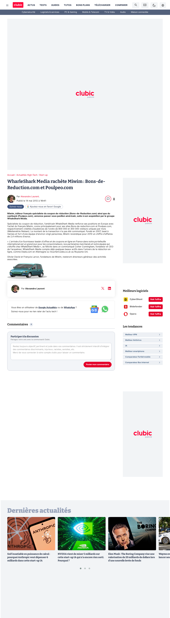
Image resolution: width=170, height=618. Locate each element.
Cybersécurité (28, 12)
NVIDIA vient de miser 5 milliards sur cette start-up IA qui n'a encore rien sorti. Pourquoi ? (81, 557)
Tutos (67, 5)
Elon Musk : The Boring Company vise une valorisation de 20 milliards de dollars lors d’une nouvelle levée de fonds (131, 557)
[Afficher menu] (7, 5)
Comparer (121, 5)
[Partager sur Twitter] (163, 604)
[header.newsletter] (144, 5)
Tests (43, 5)
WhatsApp (69, 307)
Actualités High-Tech (26, 175)
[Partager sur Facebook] (163, 595)
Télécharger (102, 5)
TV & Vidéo (109, 12)
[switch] (154, 5)
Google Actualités (47, 307)
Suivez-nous (15, 207)
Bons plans (83, 5)
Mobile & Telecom (90, 12)
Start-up (43, 175)
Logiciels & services (50, 12)
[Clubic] (18, 5)
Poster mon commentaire (97, 364)
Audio (123, 12)
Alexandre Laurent (30, 197)
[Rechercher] (135, 5)
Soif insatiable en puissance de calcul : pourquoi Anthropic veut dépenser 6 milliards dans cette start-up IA (28, 557)
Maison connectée (139, 12)
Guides (55, 5)
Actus (31, 5)
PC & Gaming (71, 12)
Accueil (11, 175)
